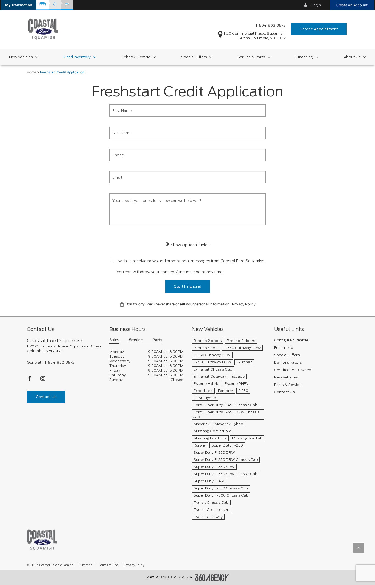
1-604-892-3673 (271, 25)
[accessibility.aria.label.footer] (212, 577)
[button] (18, 5)
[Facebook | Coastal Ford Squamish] (30, 380)
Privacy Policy (244, 304)
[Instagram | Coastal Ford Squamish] (43, 380)
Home (31, 72)
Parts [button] (157, 340)
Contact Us (46, 397)
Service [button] (136, 340)
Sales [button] (114, 340)
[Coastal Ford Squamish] (42, 539)
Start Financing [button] (187, 286)
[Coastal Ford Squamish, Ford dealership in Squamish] (43, 29)
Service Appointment (319, 29)
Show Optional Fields (189, 245)
